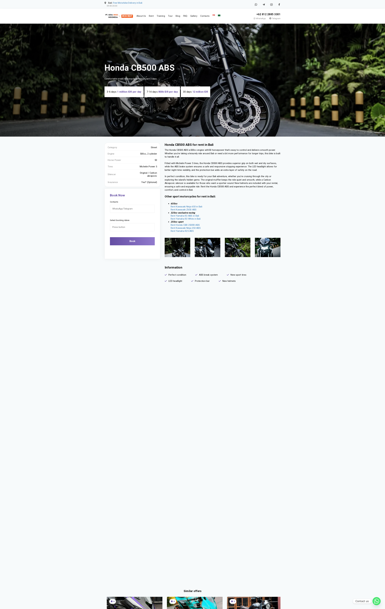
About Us (141, 16)
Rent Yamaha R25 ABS (182, 231)
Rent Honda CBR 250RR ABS (185, 225)
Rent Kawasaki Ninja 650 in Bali (186, 206)
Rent (151, 16)
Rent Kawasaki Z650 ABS (184, 209)
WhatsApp (260, 18)
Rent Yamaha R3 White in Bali (185, 218)
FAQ (185, 16)
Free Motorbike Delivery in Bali (127, 3)
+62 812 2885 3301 (268, 14)
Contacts (204, 16)
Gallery (193, 16)
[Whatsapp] (377, 601)
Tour (170, 16)
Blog (178, 16)
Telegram (275, 18)
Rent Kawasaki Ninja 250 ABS (186, 228)
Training (161, 16)
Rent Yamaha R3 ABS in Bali (185, 215)
